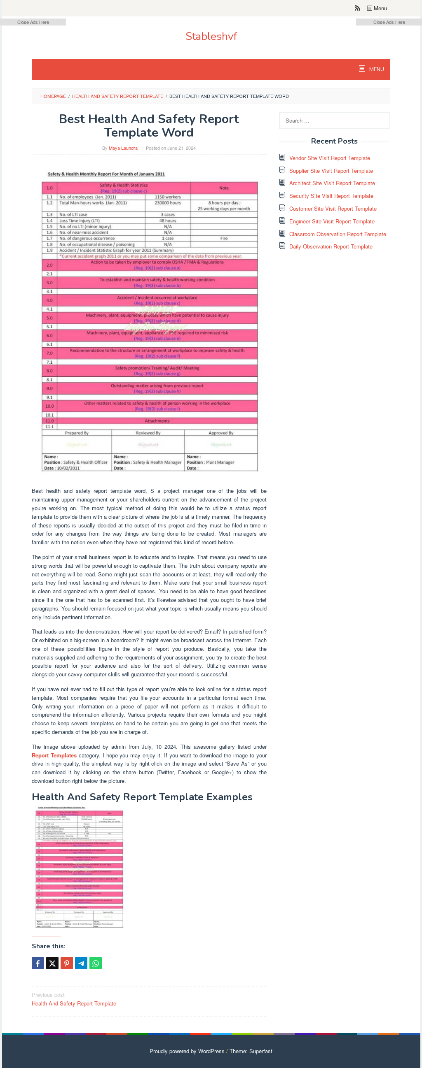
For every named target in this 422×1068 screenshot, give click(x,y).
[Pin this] (67, 963)
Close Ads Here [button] (33, 22)
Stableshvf (211, 36)
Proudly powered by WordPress (187, 1051)
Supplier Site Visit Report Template (331, 170)
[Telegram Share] (81, 963)
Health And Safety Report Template (74, 999)
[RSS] (357, 8)
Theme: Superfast (251, 1051)
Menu (379, 8)
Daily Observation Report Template (331, 246)
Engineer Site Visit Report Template (332, 221)
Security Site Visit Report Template (331, 196)
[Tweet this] (52, 963)
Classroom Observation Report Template (337, 234)
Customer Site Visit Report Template (333, 208)
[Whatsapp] (95, 963)
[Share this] (38, 963)
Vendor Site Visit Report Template (329, 158)
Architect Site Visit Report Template (332, 183)
